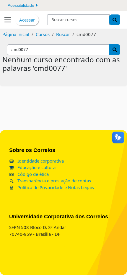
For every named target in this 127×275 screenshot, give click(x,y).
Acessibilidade (21, 5)
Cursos (43, 34)
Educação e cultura (36, 167)
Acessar (27, 20)
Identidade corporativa (40, 161)
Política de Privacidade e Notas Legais (55, 187)
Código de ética (32, 174)
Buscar (63, 34)
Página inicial (15, 34)
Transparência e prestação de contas (53, 181)
